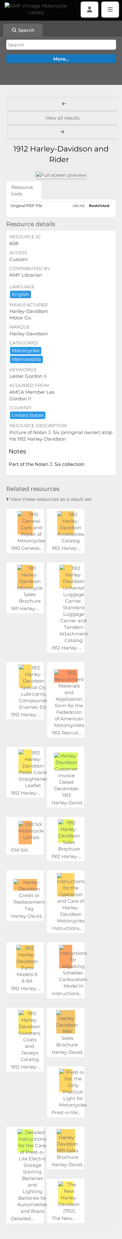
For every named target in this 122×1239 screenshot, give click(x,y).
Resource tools (22, 190)
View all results (62, 118)
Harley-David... (68, 803)
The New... (63, 1218)
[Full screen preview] (61, 175)
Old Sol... (20, 850)
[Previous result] (64, 104)
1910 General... (26, 548)
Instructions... (67, 928)
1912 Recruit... (66, 733)
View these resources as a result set (50, 499)
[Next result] (63, 132)
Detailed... (22, 1219)
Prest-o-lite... (66, 1112)
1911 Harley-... (25, 608)
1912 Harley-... (66, 548)
